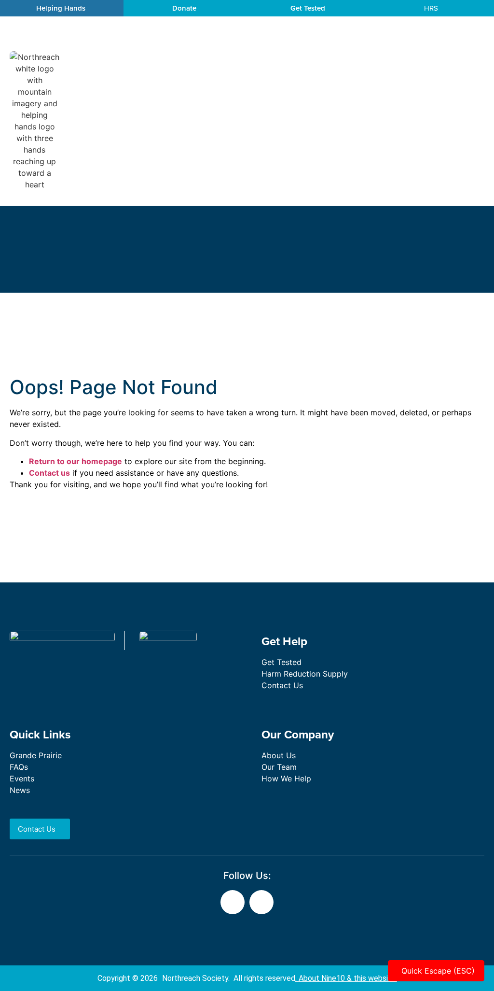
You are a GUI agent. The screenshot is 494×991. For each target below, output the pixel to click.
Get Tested (281, 662)
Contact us (49, 473)
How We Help (286, 778)
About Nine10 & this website (347, 978)
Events (22, 778)
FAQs (19, 767)
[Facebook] (232, 902)
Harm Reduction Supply (304, 674)
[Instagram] (261, 902)
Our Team (279, 767)
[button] (485, 121)
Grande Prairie (36, 755)
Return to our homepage (75, 461)
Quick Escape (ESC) (438, 971)
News (20, 790)
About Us (278, 755)
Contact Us (282, 685)
